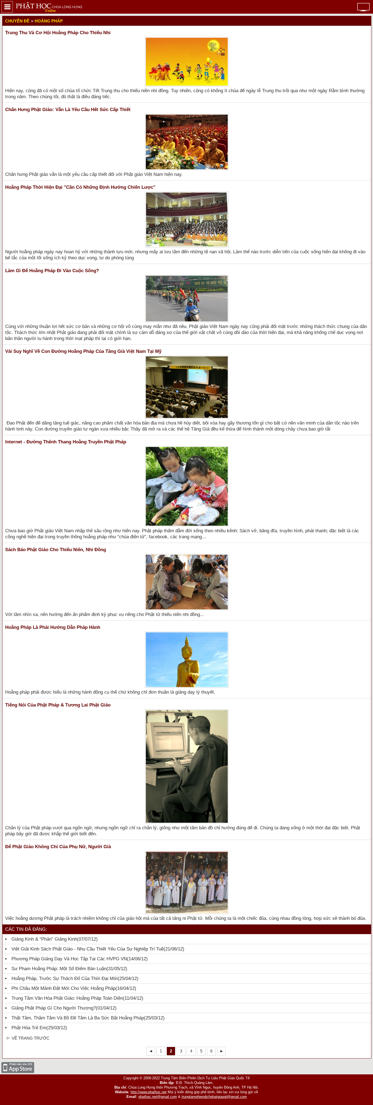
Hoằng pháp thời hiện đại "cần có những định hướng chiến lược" (80, 187)
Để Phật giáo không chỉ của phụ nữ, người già (58, 846)
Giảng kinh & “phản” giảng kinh (44, 939)
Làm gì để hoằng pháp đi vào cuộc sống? (52, 270)
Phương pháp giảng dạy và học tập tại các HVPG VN (69, 958)
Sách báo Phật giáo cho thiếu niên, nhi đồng (55, 549)
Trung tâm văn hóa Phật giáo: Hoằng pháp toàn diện (67, 998)
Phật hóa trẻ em (28, 1027)
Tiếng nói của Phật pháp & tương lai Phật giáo (58, 705)
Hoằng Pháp (49, 21)
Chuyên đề (17, 21)
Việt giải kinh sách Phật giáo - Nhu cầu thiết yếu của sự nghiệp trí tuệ (87, 949)
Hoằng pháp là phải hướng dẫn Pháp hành (52, 627)
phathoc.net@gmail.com (157, 1097)
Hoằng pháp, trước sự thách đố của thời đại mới (64, 978)
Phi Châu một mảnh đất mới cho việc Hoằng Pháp (63, 988)
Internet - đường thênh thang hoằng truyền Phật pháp (65, 441)
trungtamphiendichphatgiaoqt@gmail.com (214, 1097)
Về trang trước (30, 1038)
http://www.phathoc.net (149, 1092)
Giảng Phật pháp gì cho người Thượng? (53, 1008)
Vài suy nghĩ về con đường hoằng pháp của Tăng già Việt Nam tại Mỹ (83, 351)
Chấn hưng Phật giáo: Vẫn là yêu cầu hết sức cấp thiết (68, 109)
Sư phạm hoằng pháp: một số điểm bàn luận (58, 968)
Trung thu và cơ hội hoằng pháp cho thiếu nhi (58, 32)
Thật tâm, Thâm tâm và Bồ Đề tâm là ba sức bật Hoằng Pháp (77, 1017)
